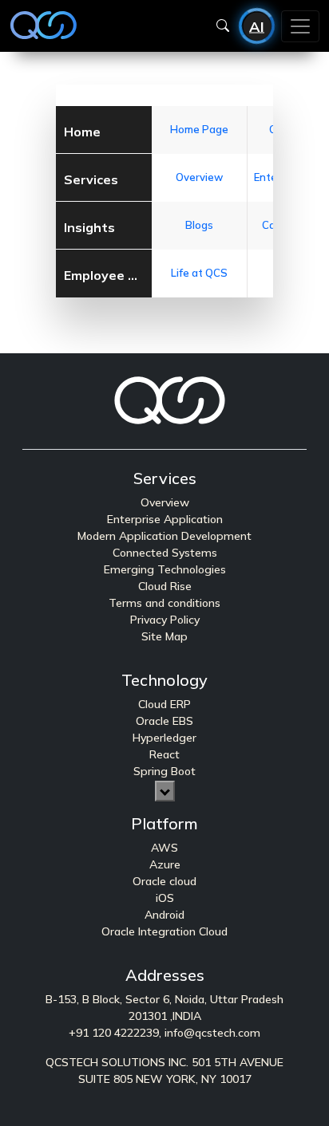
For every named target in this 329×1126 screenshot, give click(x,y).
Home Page (199, 129)
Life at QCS (199, 272)
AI (256, 26)
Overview (199, 177)
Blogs (199, 225)
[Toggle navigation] (300, 26)
